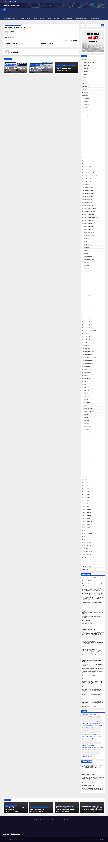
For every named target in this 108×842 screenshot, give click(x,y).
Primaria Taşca (85, 444)
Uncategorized (58, 67)
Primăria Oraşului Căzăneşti (88, 351)
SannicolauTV (100, 747)
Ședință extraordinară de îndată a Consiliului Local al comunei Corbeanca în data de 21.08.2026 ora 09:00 (93, 612)
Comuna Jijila (85, 68)
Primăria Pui (84, 384)
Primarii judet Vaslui (38, 15)
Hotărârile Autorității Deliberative (94, 732)
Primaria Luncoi (85, 289)
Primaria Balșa (85, 119)
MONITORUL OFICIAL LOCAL (91, 736)
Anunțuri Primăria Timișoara (95, 723)
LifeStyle (84, 89)
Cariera (95, 725)
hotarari (99, 727)
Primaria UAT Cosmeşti (87, 462)
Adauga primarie (85, 839)
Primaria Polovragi (86, 378)
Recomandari (85, 557)
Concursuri (100, 725)
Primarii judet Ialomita (80, 15)
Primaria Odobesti (86, 342)
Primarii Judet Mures (44, 9)
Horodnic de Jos (85, 86)
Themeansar (24, 839)
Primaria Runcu (85, 405)
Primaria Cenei (85, 157)
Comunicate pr (95, 18)
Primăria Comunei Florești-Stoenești (90, 217)
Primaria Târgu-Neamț (87, 438)
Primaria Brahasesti (86, 143)
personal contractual (90, 738)
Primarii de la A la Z (11, 5)
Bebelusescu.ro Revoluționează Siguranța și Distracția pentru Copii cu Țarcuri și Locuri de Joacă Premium (92, 767)
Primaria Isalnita (85, 283)
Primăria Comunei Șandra (87, 229)
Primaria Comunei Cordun (87, 199)
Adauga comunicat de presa (94, 839)
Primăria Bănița (85, 122)
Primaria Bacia (85, 110)
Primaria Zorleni (85, 482)
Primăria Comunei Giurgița (87, 220)
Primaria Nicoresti (86, 336)
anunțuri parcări (85, 723)
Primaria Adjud (85, 101)
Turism (83, 563)
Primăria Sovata (85, 423)
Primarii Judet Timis (83, 12)
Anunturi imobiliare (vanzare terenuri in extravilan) (91, 718)
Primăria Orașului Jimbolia (88, 363)
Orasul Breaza (85, 95)
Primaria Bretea (85, 145)
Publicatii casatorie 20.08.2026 (88, 675)
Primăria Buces (85, 148)
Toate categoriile (96, 751)
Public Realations (69, 819)
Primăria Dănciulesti (86, 244)
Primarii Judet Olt (71, 9)
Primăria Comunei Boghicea (88, 190)
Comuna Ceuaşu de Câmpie (88, 62)
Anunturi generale (98, 716)
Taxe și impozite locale (86, 751)
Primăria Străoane (86, 429)
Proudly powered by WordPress (8, 839)
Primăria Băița (85, 116)
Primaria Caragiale (86, 154)
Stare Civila (84, 749)
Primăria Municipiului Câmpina (88, 315)
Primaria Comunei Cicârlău (14, 64)
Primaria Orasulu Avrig (87, 345)
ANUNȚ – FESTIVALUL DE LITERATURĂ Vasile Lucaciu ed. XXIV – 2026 (15, 68)
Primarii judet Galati (39, 18)
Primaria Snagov (85, 420)
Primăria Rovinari (86, 402)
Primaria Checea (85, 160)
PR (64, 819)
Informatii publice (96, 734)
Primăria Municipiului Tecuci (88, 321)
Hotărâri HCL (84, 732)
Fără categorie (94, 727)
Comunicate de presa (58, 819)
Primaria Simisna (85, 417)
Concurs (84, 77)
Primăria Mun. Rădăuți (87, 309)
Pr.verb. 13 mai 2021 (46, 43)
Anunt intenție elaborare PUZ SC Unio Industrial (92, 577)
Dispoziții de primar (86, 727)
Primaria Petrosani (86, 372)
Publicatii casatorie (90, 745)
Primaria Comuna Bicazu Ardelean (89, 172)
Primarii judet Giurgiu (53, 18)
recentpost (94, 747)
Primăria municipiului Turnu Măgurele (90, 330)
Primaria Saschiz (85, 414)
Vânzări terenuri (85, 756)
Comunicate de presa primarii (46, 819)
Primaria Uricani (85, 464)
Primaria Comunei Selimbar (88, 232)
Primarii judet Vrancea (52, 15)
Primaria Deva (85, 253)
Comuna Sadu (85, 71)
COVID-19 (84, 80)
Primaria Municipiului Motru (88, 318)
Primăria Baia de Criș (86, 113)
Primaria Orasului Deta (87, 354)
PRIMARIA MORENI (86, 306)
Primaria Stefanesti (86, 426)
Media (83, 736)
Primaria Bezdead (86, 128)
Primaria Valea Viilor (86, 470)
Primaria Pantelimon (86, 369)
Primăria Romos (85, 396)
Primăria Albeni (85, 104)
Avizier (83, 725)
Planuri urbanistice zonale (87, 740)
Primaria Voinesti (85, 476)
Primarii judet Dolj (67, 18)
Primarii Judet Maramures (29, 9)
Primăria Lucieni (85, 286)
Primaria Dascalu (85, 247)
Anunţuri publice (99, 721)
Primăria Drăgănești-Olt (87, 256)
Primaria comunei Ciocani (87, 196)
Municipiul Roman (86, 92)
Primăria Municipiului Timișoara (89, 324)
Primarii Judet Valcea (24, 15)
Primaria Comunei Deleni (87, 205)
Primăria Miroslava (86, 303)
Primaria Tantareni (86, 435)
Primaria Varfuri (85, 473)
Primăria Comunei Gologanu (88, 223)
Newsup (19, 839)
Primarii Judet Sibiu (38, 12)
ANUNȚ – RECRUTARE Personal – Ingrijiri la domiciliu (41, 67)
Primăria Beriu (85, 125)
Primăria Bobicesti (86, 134)
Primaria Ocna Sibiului (87, 339)
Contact (103, 839)
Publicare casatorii (97, 743)
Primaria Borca (85, 137)
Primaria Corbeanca (86, 238)
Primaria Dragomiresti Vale (88, 259)
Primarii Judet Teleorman (68, 12)
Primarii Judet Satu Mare (24, 12)
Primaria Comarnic (86, 169)
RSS (100, 839)
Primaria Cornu (85, 241)
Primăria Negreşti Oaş (87, 333)
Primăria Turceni (85, 453)
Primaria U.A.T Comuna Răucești (89, 459)
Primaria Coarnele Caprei (87, 166)
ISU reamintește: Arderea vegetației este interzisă (93, 668)
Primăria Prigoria (85, 381)
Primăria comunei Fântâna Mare (89, 211)
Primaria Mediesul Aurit (87, 301)
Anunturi (6, 64)
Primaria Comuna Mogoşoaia (88, 181)
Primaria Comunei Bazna (87, 187)
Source (12, 37)
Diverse (83, 83)
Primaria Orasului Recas (87, 366)
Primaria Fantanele (86, 262)
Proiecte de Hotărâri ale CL (87, 743)
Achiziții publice (85, 714)
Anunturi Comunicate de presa (88, 716)
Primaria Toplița (85, 450)
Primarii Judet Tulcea (9, 15)
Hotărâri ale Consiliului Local (94, 729)
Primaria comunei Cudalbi (87, 202)
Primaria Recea (7, 25)
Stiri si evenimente (97, 749)
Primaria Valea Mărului (87, 467)
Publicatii (84, 745)
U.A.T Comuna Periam (87, 566)
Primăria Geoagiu (86, 271)
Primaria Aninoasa (86, 107)
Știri (90, 756)
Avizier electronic (89, 725)
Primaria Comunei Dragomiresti (89, 208)
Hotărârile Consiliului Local (87, 734)
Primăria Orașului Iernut (87, 360)
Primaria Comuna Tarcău (87, 184)
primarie (12, 31)
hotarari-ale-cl (85, 729)
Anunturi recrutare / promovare (88, 721)
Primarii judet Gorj (26, 18)
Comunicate (84, 74)
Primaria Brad (85, 140)
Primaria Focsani (85, 268)
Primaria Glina (85, 274)
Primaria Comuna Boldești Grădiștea (90, 175)
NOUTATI (99, 736)
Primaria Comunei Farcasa (88, 214)
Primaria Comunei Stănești (88, 235)
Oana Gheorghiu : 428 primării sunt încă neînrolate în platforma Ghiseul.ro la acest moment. (91, 660)
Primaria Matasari (86, 298)
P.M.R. (83, 738)
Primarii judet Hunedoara (11, 18)
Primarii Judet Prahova (85, 9)
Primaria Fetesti (85, 265)
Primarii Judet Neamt (57, 9)
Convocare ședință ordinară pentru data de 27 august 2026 (66, 808)
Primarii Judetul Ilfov (13, 9)
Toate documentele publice (87, 754)
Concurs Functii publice (63, 68)
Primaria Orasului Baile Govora (89, 348)
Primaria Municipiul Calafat (88, 312)
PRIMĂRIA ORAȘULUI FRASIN (89, 357)
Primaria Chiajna (85, 163)
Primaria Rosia (85, 399)
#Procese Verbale (21, 32)
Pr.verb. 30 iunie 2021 (12, 43)
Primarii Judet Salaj (9, 12)
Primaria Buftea (85, 151)
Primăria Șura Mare (86, 432)
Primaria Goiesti (85, 277)
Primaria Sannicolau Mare (87, 408)
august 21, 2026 (9, 811)
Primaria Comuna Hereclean (88, 178)
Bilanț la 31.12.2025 (86, 620)
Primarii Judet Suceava (52, 12)
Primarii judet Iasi (66, 15)
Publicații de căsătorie (86, 747)
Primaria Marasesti (86, 292)
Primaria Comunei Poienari (88, 226)
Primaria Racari (85, 387)
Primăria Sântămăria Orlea (88, 411)
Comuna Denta (85, 65)
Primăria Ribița (85, 393)
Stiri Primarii (36, 819)
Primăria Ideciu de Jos (87, 280)
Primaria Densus (85, 250)
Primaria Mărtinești (86, 295)
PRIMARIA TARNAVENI (87, 441)
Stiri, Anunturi (90, 749)
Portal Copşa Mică (86, 98)
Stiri (83, 560)
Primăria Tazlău (85, 447)
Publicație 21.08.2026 (86, 580)
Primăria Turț (85, 456)
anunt (91, 714)
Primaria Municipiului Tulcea (88, 327)
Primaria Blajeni (85, 131)
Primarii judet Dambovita (81, 18)
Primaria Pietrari (85, 375)
